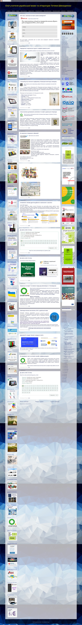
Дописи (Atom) (28, 403)
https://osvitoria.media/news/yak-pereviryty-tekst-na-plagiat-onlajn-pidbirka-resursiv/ (43, 365)
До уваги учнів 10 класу (26, 229)
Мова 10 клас (64, 55)
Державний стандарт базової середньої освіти (31, 335)
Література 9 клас (65, 63)
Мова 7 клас (64, 51)
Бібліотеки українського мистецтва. (32, 90)
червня (65, 364)
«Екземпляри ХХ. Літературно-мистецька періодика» (34, 124)
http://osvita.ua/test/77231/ (33, 18)
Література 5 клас (65, 58)
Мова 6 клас (64, 50)
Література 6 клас (65, 59)
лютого (65, 370)
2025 (64, 315)
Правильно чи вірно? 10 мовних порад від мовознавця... (69, 349)
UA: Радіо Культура (24, 71)
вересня (65, 360)
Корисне (63, 72)
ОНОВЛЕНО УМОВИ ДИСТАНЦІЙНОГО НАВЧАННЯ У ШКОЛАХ (36, 202)
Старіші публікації (54, 401)
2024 (64, 316)
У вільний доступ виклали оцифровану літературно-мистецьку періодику (38, 81)
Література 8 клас (65, 62)
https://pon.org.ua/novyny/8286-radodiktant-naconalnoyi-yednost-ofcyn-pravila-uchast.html (37, 50)
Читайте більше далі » (23, 74)
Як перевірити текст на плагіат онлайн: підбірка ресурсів (34, 356)
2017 (64, 377)
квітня (65, 367)
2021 (64, 321)
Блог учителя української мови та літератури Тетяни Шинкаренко (38, 5)
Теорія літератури (65, 43)
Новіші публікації (24, 401)
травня (65, 366)
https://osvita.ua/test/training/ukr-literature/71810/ (28, 277)
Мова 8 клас (64, 52)
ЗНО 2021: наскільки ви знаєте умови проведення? (33, 15)
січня (65, 372)
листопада (66, 325)
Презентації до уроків (65, 47)
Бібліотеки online (65, 74)
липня (65, 363)
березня (65, 369)
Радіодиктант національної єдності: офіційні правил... (69, 331)
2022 (64, 319)
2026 (64, 313)
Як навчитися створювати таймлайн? (29, 133)
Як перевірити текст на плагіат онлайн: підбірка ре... (69, 357)
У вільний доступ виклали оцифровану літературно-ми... (68, 334)
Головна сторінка (39, 401)
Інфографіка (64, 69)
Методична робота (65, 44)
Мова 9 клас (64, 54)
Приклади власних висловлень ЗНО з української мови (34, 310)
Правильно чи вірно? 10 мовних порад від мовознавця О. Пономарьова (38, 285)
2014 (64, 381)
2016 (64, 378)
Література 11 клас (65, 66)
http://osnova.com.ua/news (34, 135)
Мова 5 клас (64, 48)
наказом (36, 210)
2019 (64, 374)
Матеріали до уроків (65, 46)
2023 (64, 318)
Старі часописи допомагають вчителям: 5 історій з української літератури (38, 111)
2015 (64, 380)
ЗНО (62, 67)
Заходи (63, 40)
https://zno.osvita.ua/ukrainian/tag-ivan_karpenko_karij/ (39, 250)
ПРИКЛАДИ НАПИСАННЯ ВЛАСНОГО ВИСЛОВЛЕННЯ (39, 328)
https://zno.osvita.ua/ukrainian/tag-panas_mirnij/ (29, 374)
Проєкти (63, 39)
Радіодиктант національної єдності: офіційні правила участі (35, 48)
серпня (65, 361)
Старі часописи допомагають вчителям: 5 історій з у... (69, 337)
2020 (64, 322)
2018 (64, 375)
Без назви (65, 341)
